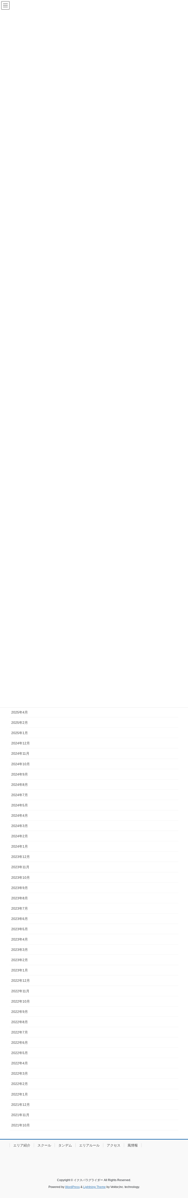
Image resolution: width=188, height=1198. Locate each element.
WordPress (72, 1187)
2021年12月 (20, 1105)
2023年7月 (19, 908)
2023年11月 (20, 867)
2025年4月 (19, 712)
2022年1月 (19, 1094)
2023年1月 (19, 970)
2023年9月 (19, 888)
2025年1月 (19, 733)
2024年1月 (19, 846)
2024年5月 (19, 805)
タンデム (65, 1145)
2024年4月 (19, 815)
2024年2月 (19, 836)
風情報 (133, 1145)
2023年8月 (19, 898)
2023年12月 (20, 857)
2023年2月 (19, 960)
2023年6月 (19, 919)
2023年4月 (19, 939)
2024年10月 (20, 764)
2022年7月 (19, 1032)
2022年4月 (19, 1063)
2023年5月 (19, 929)
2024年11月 (20, 753)
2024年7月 (19, 795)
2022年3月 (19, 1073)
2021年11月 (20, 1115)
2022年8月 (19, 1022)
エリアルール (89, 1145)
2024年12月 (20, 743)
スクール (44, 1145)
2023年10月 (20, 877)
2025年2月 (19, 723)
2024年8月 (19, 785)
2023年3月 (19, 950)
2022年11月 (20, 991)
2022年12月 (20, 980)
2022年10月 (20, 1001)
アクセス (113, 1145)
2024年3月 (19, 826)
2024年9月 (19, 774)
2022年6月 (19, 1043)
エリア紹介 (21, 1145)
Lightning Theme (94, 1187)
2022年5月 (19, 1053)
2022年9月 (19, 1012)
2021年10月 (20, 1125)
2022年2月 (19, 1084)
